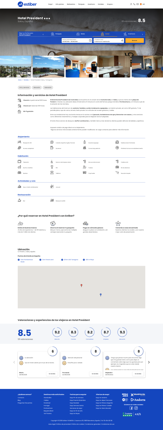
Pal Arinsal (47, 403)
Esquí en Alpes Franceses (104, 400)
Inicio (20, 80)
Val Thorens (48, 413)
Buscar (134, 40)
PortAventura (48, 408)
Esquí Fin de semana (76, 398)
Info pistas (60, 4)
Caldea (46, 400)
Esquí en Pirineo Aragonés (104, 403)
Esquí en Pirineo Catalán (104, 405)
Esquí (50, 4)
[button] (81, 285)
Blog (19, 400)
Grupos (110, 4)
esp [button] (143, 4)
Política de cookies (78, 424)
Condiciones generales (92, 424)
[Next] (142, 34)
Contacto (21, 398)
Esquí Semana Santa (76, 405)
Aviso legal (51, 424)
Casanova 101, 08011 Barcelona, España (87, 421)
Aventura (91, 4)
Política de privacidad (64, 424)
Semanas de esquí (76, 408)
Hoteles (101, 4)
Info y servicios (24, 87)
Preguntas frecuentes (25, 403)
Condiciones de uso (107, 424)
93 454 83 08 (108, 421)
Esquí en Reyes (75, 413)
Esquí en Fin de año (76, 411)
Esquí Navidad (74, 403)
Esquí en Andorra (101, 398)
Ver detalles (52, 374)
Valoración (47, 87)
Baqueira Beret (48, 411)
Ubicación (37, 87)
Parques (81, 4)
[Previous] (43, 34)
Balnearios (71, 4)
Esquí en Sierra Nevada (103, 408)
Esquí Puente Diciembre (78, 400)
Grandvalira (47, 398)
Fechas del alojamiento (69, 39)
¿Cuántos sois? (98, 39)
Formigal (46, 405)
